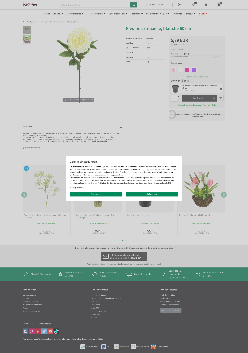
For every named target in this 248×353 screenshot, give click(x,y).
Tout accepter (96, 194)
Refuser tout (152, 194)
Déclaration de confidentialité (159, 183)
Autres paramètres (77, 187)
